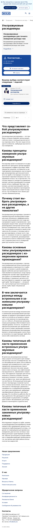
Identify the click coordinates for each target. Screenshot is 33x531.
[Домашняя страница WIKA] (6, 13)
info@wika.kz (7, 63)
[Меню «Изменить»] (29, 13)
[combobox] (15, 112)
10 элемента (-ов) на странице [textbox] (14, 112)
